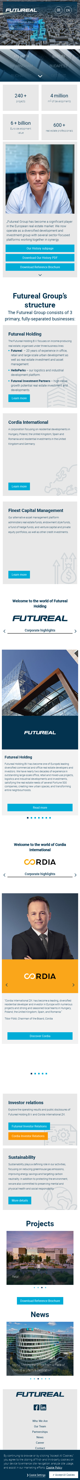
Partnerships (40, 1432)
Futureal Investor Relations (29, 1126)
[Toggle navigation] (58, 10)
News (40, 1437)
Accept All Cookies (65, 1474)
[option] (40, 732)
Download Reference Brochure (40, 1301)
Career (40, 1442)
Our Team (40, 1426)
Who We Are (40, 1421)
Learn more (19, 398)
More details (20, 1200)
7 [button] (51, 819)
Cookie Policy (54, 1467)
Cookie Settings (37, 1475)
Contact (40, 1448)
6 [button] (47, 819)
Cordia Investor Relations (28, 1136)
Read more (40, 807)
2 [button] (32, 819)
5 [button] (44, 819)
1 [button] (29, 819)
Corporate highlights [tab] (40, 630)
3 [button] (36, 819)
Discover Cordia (40, 1036)
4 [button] (40, 819)
